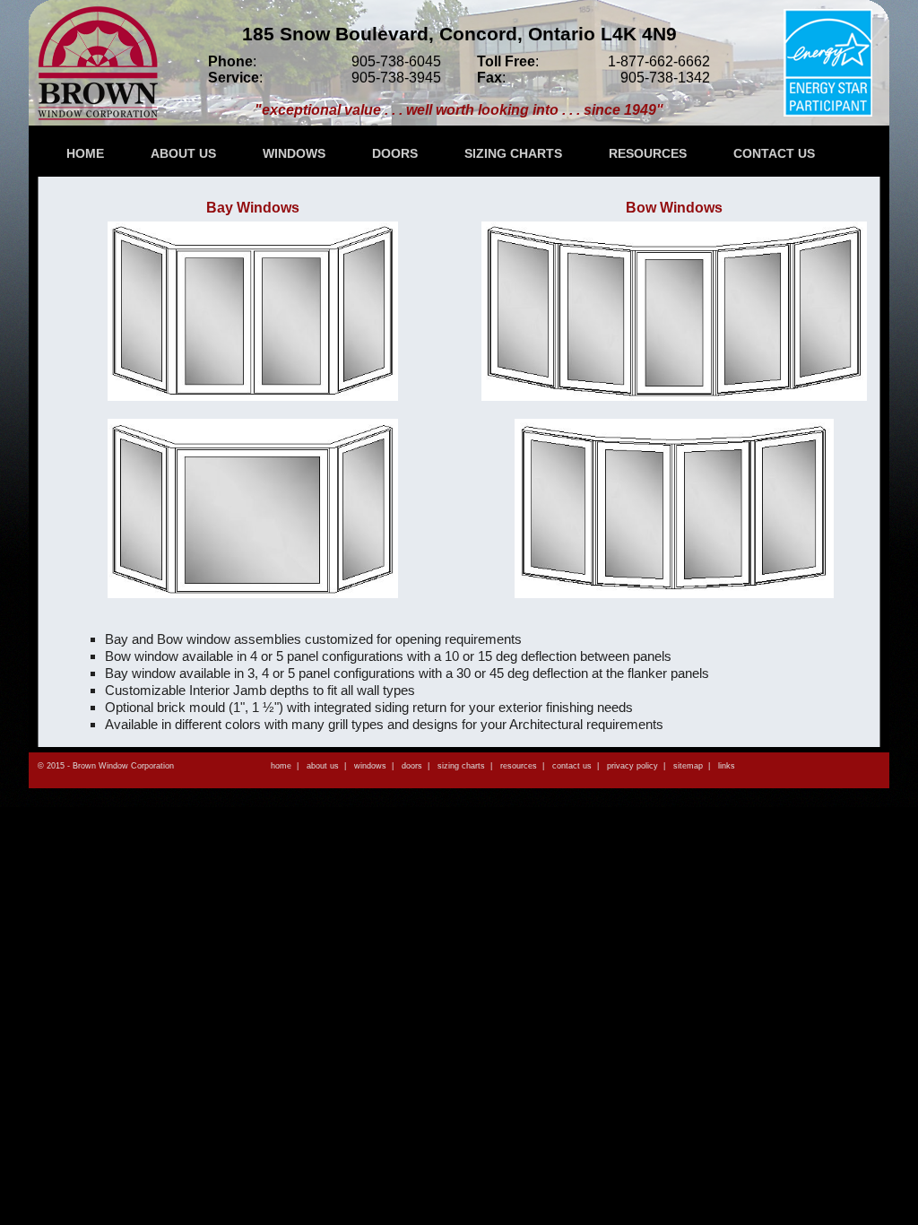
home (281, 765)
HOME (85, 153)
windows (370, 765)
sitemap (688, 765)
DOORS (395, 153)
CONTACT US (774, 153)
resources (518, 765)
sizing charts (461, 765)
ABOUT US (183, 153)
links (726, 765)
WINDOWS (294, 153)
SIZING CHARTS (513, 153)
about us (323, 765)
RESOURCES (648, 153)
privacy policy (632, 765)
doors (412, 765)
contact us (572, 765)
